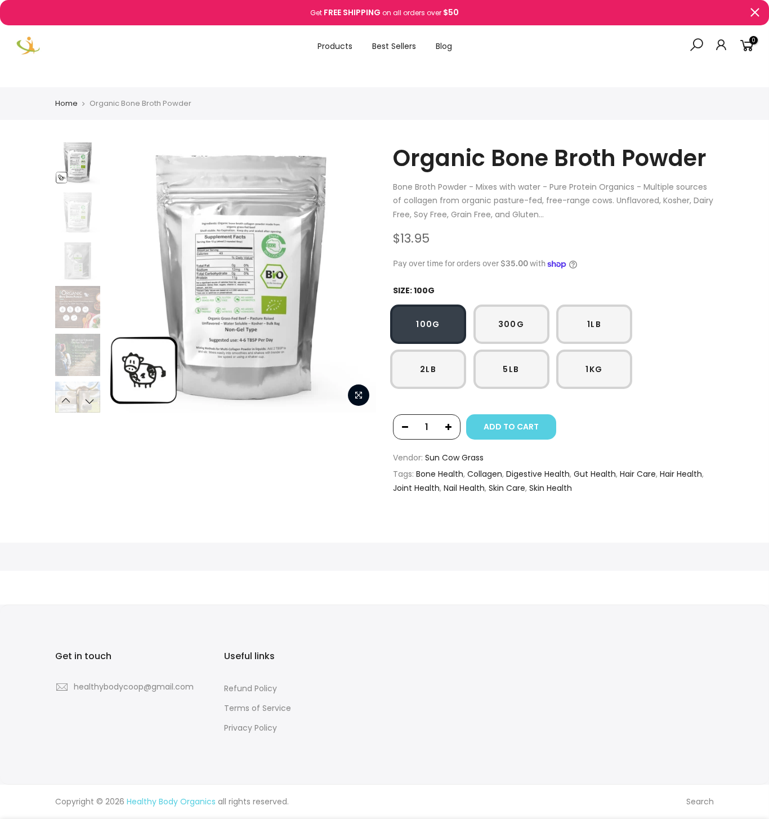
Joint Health (416, 488)
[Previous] (125, 277)
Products (335, 46)
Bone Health (439, 474)
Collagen (484, 474)
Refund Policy (250, 688)
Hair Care (638, 474)
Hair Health (681, 474)
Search (700, 801)
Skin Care (507, 488)
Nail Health (464, 488)
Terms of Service (257, 708)
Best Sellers (394, 46)
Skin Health (550, 488)
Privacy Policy (250, 727)
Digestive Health (538, 474)
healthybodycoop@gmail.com (134, 686)
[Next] (356, 277)
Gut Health (595, 474)
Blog (444, 46)
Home (66, 104)
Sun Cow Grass (454, 457)
